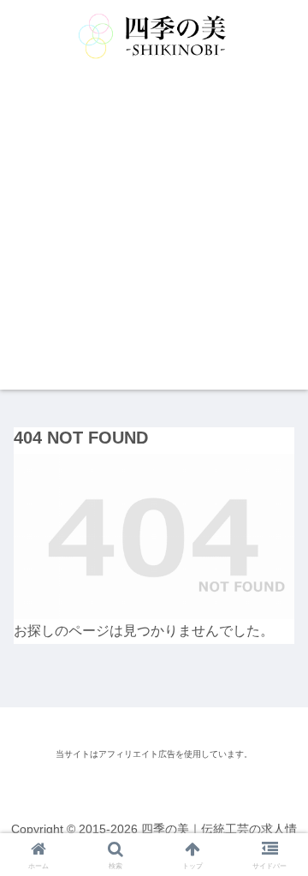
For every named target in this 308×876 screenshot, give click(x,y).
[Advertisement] (154, 235)
